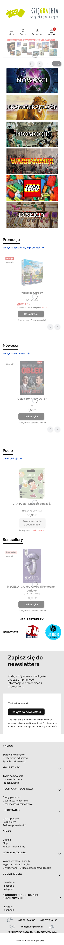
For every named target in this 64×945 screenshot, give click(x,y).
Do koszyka (31, 313)
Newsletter (9, 882)
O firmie (7, 839)
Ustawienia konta (12, 779)
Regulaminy (9, 821)
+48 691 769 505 (26, 920)
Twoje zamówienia (13, 775)
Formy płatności (11, 797)
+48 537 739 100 (48, 920)
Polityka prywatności (14, 825)
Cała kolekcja (10, 458)
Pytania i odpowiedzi (14, 761)
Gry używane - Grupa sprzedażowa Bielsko (27, 867)
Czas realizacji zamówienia (18, 803)
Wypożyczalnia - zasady (16, 861)
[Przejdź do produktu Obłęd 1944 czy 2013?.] (32, 378)
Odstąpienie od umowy (16, 758)
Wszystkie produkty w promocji (21, 247)
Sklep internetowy (28, 940)
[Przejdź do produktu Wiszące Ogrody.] (32, 272)
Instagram (8, 889)
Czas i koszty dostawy (15, 800)
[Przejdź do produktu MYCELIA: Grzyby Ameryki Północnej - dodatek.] (32, 566)
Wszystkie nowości (14, 353)
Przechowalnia (11, 782)
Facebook (8, 885)
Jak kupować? (11, 818)
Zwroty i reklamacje (14, 754)
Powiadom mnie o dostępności (32, 523)
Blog (5, 843)
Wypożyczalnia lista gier (16, 864)
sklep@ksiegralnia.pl (31, 926)
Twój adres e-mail (18, 703)
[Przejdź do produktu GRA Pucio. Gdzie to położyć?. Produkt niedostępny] (32, 483)
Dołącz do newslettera (26, 712)
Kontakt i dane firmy (14, 846)
